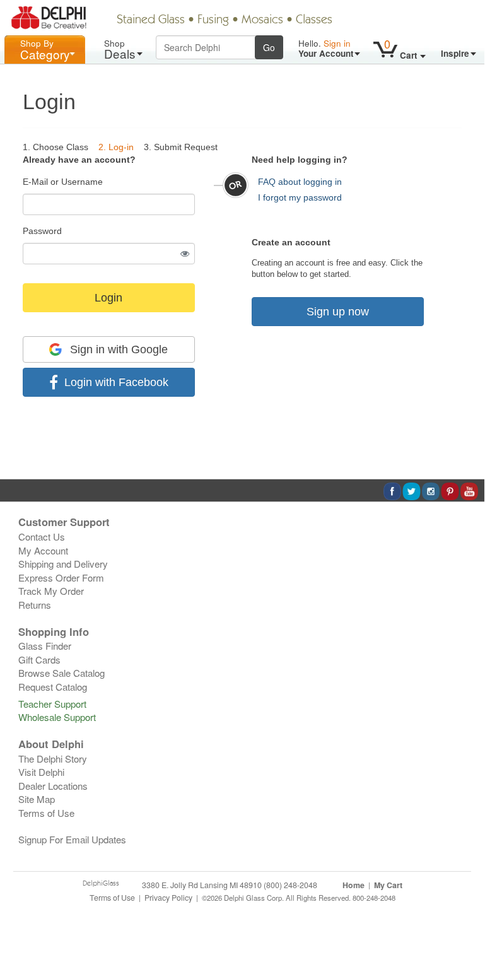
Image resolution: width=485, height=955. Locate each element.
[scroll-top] (465, 904)
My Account (43, 550)
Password (42, 231)
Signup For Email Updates (72, 839)
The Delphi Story (52, 758)
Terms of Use (46, 812)
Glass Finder (44, 645)
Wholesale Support (57, 717)
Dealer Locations (53, 785)
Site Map (36, 799)
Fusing (213, 20)
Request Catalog (52, 686)
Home (353, 885)
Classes (314, 20)
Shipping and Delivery (63, 563)
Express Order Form (61, 577)
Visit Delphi (41, 771)
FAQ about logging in (300, 182)
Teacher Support (52, 703)
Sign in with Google (117, 349)
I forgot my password (300, 197)
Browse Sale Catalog (61, 672)
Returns (34, 604)
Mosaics (262, 20)
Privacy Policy (168, 897)
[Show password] (185, 253)
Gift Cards (39, 659)
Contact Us (41, 536)
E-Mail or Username (63, 182)
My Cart (388, 885)
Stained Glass (151, 20)
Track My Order (51, 590)
